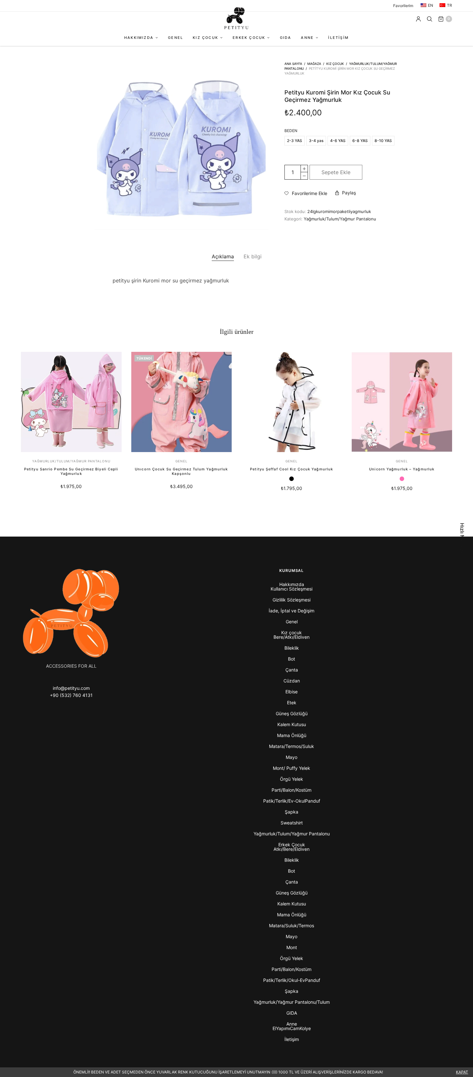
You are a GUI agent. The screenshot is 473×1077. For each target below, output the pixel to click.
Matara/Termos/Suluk (291, 746)
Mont (291, 947)
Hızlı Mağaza (462, 538)
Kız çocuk (205, 37)
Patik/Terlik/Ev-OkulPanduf (291, 801)
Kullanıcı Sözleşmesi (291, 589)
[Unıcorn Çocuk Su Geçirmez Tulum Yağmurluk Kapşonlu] (181, 402)
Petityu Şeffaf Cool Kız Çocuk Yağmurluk (291, 469)
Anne (307, 37)
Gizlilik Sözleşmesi (292, 599)
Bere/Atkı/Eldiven (292, 637)
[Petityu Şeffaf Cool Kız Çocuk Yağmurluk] (291, 402)
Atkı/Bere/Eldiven (292, 849)
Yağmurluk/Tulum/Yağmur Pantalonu (340, 218)
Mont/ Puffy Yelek (291, 768)
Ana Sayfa (293, 64)
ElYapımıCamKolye (292, 1028)
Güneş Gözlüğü (292, 713)
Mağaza (314, 64)
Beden (290, 131)
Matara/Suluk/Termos (291, 925)
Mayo (291, 757)
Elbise (291, 691)
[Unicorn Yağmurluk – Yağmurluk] (402, 402)
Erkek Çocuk (249, 37)
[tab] (223, 257)
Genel (175, 37)
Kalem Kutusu (291, 724)
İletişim (338, 37)
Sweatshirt (292, 822)
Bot (291, 659)
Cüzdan (291, 680)
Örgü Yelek (291, 779)
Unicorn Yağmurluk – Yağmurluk (401, 469)
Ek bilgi (253, 256)
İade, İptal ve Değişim (291, 610)
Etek (291, 702)
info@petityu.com (71, 688)
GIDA (286, 37)
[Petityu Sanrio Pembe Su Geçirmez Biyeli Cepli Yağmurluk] (71, 402)
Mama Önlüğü (291, 735)
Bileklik (291, 648)
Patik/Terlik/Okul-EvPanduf (291, 980)
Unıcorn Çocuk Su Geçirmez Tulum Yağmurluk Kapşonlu (181, 471)
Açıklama (223, 256)
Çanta (291, 669)
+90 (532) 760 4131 (71, 695)
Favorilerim (403, 5)
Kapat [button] (462, 1072)
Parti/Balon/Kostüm (291, 790)
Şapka (291, 811)
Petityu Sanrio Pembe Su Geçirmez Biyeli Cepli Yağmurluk (71, 471)
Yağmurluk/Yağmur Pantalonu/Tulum (292, 1002)
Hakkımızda (138, 37)
